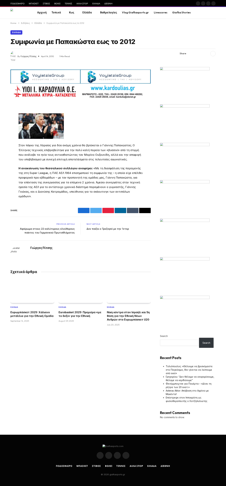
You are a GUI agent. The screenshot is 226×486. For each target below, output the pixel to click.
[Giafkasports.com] (19, 13)
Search (164, 336)
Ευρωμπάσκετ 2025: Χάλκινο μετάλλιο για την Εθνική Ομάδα (31, 314)
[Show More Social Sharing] (213, 53)
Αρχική (42, 12)
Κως (71, 12)
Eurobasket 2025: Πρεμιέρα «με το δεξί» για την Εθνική (80, 314)
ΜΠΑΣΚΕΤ (34, 3)
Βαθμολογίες (108, 12)
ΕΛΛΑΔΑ (96, 3)
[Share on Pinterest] (201, 53)
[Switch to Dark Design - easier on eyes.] (209, 12)
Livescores (160, 12)
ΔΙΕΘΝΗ (108, 3)
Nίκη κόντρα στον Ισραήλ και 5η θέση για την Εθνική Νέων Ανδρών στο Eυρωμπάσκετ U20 (128, 316)
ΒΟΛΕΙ (57, 3)
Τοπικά (56, 12)
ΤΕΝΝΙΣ (68, 3)
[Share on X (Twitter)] (195, 53)
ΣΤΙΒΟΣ (46, 3)
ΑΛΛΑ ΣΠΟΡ (82, 3)
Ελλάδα (87, 12)
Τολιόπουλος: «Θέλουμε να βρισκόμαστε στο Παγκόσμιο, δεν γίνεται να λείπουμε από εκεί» (189, 370)
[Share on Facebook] (190, 53)
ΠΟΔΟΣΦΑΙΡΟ (17, 3)
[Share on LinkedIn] (206, 53)
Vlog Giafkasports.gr (135, 12)
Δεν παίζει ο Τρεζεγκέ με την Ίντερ (108, 228)
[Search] (214, 12)
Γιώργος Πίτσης (28, 56)
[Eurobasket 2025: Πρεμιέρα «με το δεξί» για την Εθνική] (80, 290)
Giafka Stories (181, 12)
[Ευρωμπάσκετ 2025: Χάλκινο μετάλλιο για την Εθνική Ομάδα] (32, 290)
